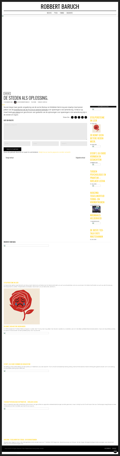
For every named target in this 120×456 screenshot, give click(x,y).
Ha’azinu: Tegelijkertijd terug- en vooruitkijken (97, 197)
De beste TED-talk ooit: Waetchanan (96, 233)
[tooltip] (107, 6)
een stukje (16, 112)
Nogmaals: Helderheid (96, 216)
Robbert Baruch (25, 102)
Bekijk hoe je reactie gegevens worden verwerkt (54, 152)
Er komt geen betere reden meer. (97, 138)
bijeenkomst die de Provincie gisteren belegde (31, 110)
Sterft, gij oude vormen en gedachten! (98, 156)
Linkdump (7, 93)
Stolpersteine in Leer (97, 119)
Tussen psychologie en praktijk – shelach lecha (98, 176)
